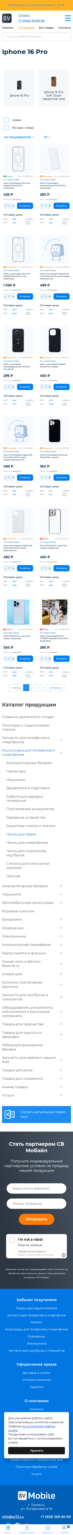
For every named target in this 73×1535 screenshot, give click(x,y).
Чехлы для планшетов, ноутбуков (26, 853)
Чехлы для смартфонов (27, 843)
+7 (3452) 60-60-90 (31, 21)
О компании (37, 1401)
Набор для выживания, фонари (22, 1047)
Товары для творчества (23, 1024)
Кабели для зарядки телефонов (24, 798)
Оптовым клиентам (36, 1380)
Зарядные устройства (25, 817)
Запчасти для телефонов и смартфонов (26, 740)
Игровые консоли (18, 911)
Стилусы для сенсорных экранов (27, 865)
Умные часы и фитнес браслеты (21, 963)
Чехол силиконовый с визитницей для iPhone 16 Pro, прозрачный (53, 185)
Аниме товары (15, 1087)
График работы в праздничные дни (36, 1460)
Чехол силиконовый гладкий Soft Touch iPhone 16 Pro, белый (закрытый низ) (17, 548)
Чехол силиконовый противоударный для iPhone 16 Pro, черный (16, 366)
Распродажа (26, 27)
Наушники (15, 780)
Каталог (36, 1322)
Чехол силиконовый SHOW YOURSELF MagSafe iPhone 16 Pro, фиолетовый (54, 638)
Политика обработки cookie (36, 1467)
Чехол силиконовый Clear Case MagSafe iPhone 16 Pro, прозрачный (16, 185)
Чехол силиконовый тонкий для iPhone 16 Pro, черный (54, 456)
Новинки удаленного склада (28, 717)
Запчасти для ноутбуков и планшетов (25, 997)
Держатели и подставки (28, 788)
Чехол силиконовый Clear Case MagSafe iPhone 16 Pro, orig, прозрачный (16, 276)
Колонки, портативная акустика (22, 984)
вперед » (56, 687)
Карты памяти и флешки (24, 953)
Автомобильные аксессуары (28, 903)
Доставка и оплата (36, 1373)
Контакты (65, 27)
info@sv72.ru (13, 1517)
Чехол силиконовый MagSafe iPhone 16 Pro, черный (52, 365)
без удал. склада (23, 127)
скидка (16, 119)
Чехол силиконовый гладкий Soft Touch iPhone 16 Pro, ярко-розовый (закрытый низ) (55, 276)
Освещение (13, 928)
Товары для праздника (22, 1078)
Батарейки (12, 919)
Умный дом (12, 974)
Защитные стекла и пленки (30, 826)
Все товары (46, 27)
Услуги (8, 1095)
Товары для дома (17, 1070)
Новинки (7, 27)
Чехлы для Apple (21, 834)
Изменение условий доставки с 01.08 (36, 5)
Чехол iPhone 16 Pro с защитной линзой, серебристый (53, 547)
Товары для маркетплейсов (36, 1308)
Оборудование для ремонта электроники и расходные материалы (27, 1011)
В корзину (25, 205)
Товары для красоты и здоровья (22, 1035)
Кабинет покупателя (37, 1300)
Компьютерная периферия (26, 945)
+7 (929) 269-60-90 (55, 1517)
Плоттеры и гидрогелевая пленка (25, 727)
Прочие (13, 876)
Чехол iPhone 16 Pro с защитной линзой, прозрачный (16, 637)
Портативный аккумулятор (30, 809)
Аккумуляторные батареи (29, 763)
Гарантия (36, 1387)
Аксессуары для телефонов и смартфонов (28, 752)
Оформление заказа (37, 1364)
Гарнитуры (16, 771)
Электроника (14, 936)
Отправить (36, 1219)
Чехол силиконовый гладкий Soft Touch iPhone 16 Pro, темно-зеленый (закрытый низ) (17, 457)
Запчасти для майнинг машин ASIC (29, 1060)
